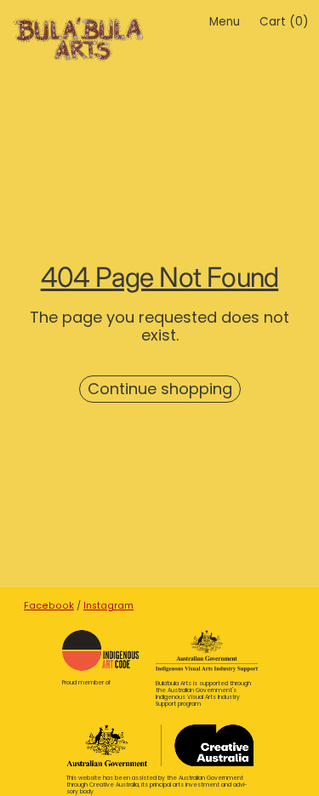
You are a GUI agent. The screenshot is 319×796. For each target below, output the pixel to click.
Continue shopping (160, 388)
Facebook (49, 605)
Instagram (108, 605)
